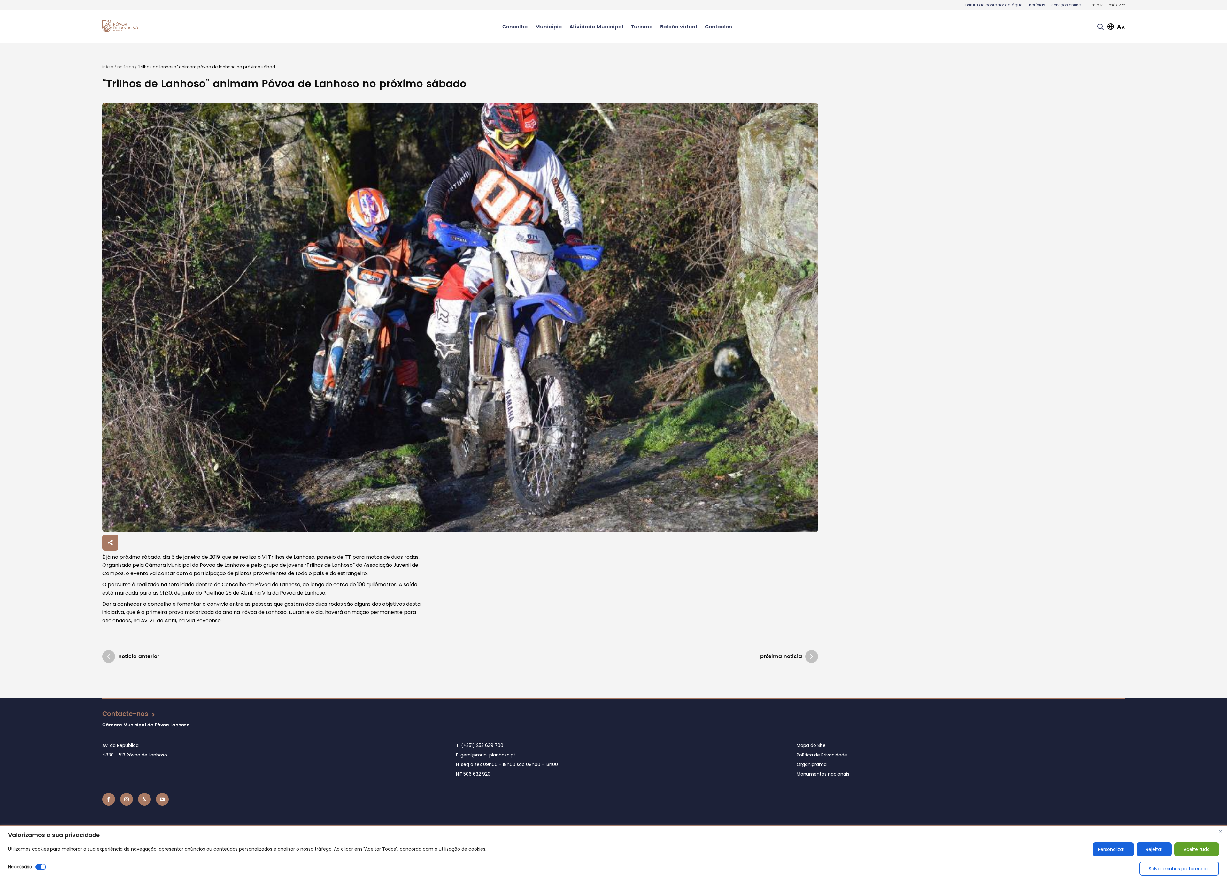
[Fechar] (1220, 831)
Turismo (641, 26)
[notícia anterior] (108, 656)
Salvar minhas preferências (1179, 868)
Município (548, 26)
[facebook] (108, 799)
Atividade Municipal (596, 26)
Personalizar (1111, 849)
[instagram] (126, 799)
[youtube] (162, 799)
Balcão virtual (678, 26)
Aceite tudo (1197, 849)
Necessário (20, 866)
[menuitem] (515, 26)
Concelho (515, 26)
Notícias (125, 67)
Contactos (718, 26)
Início (107, 67)
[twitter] (144, 799)
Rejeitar (1154, 849)
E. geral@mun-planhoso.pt (485, 755)
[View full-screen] (460, 317)
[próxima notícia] (811, 656)
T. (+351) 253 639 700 (479, 745)
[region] (613, 853)
